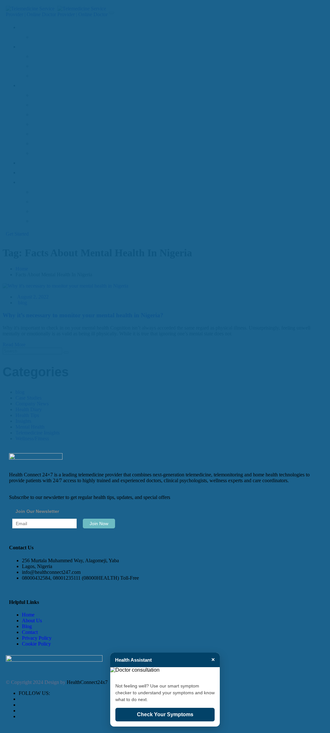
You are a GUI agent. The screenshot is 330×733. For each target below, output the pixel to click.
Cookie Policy (36, 643)
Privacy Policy (37, 638)
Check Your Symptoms (165, 714)
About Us (32, 620)
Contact (30, 632)
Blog (27, 626)
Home (28, 614)
